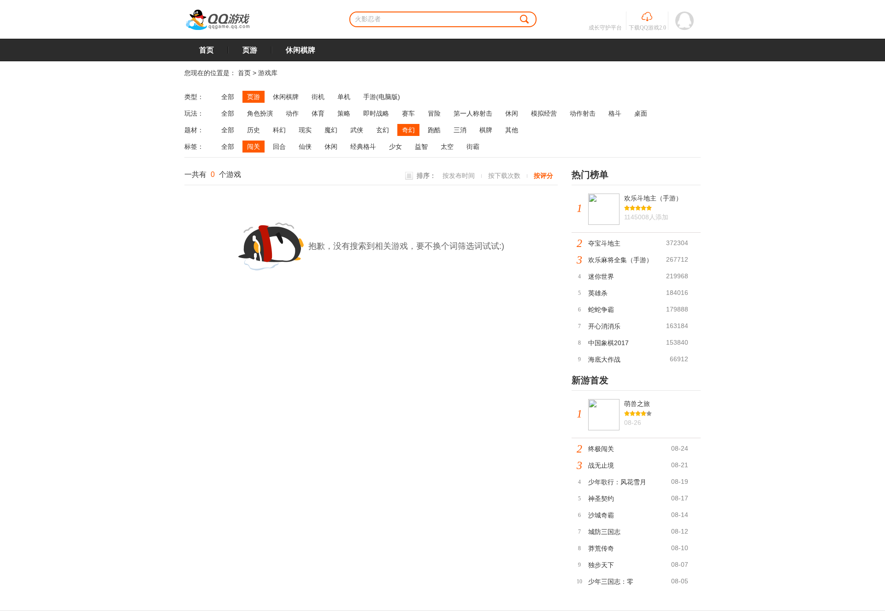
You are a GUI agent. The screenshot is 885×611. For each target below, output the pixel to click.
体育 (318, 113)
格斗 (614, 113)
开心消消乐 (604, 326)
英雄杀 (598, 293)
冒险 (434, 113)
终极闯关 (601, 448)
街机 (318, 96)
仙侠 (305, 146)
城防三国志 (604, 531)
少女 (395, 146)
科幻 (279, 130)
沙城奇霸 (601, 515)
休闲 (511, 113)
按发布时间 (458, 175)
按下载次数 (504, 175)
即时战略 (376, 113)
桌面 (640, 113)
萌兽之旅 (637, 403)
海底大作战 (604, 359)
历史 (253, 130)
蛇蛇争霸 (601, 309)
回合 (279, 146)
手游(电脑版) (381, 96)
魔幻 (330, 130)
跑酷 (434, 130)
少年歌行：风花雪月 (617, 482)
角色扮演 (260, 113)
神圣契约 (601, 498)
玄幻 (382, 130)
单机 (343, 96)
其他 (511, 130)
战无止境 (601, 465)
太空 (447, 146)
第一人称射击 (473, 113)
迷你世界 (601, 276)
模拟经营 (544, 113)
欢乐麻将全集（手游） (620, 260)
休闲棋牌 (300, 50)
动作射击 (583, 113)
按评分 (543, 175)
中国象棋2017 (608, 343)
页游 (249, 50)
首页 (206, 50)
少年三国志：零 (610, 581)
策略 (343, 113)
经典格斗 (363, 146)
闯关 (253, 146)
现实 (305, 130)
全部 (227, 96)
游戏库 (267, 72)
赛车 (408, 113)
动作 (292, 113)
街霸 (472, 146)
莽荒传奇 (601, 548)
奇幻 (408, 130)
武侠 (356, 130)
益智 (421, 146)
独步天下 (601, 565)
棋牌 (485, 130)
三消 (460, 130)
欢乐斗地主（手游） (653, 198)
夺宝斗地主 (604, 243)
